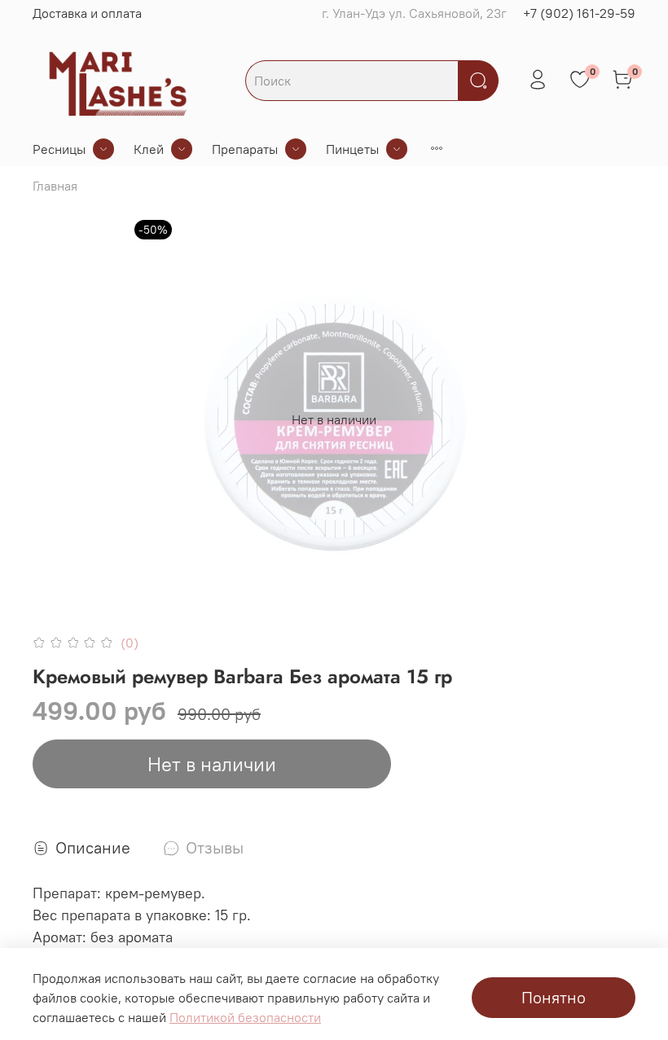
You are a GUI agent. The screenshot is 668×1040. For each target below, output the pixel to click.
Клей (149, 149)
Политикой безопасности (245, 1017)
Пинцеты (352, 149)
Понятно (553, 997)
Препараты (245, 149)
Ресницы (59, 149)
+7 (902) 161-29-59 (579, 13)
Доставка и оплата (87, 13)
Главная (55, 186)
